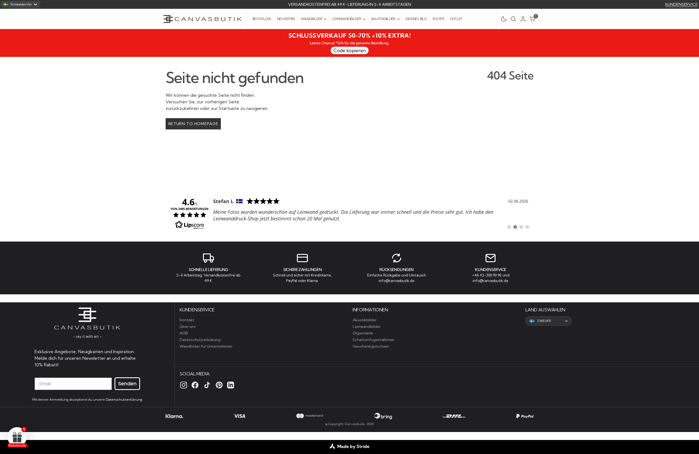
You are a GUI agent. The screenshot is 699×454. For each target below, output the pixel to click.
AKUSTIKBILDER (383, 19)
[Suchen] (513, 18)
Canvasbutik (355, 424)
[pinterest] (219, 385)
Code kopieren (349, 50)
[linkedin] (231, 385)
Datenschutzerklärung (124, 399)
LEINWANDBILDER (346, 19)
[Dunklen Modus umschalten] (502, 19)
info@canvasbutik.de (396, 280)
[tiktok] (207, 385)
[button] (524, 19)
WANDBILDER (311, 19)
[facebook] (195, 385)
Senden (127, 383)
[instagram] (184, 385)
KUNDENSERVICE (681, 4)
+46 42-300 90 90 (487, 275)
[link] (350, 212)
